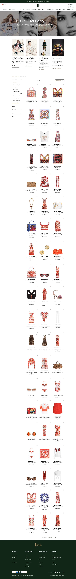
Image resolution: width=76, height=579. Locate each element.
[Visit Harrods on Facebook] (55, 572)
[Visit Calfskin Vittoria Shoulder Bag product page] (57, 355)
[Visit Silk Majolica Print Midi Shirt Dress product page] (44, 423)
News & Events (14, 562)
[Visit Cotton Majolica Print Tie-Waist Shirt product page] (31, 355)
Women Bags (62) (16, 91)
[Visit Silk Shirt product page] (44, 174)
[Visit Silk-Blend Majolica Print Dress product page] (57, 264)
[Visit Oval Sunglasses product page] (31, 378)
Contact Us (41, 562)
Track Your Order (28, 559)
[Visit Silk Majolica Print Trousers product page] (57, 174)
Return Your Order (28, 562)
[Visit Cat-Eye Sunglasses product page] (44, 264)
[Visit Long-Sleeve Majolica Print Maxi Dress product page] (57, 332)
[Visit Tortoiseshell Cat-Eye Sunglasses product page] (31, 468)
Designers (5, 9)
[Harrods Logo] (38, 544)
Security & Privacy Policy (29, 575)
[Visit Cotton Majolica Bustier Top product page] (31, 490)
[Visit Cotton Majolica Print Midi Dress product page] (44, 196)
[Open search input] (68, 7)
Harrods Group (54, 555)
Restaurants (14, 559)
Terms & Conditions (20, 575)
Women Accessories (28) (17, 93)
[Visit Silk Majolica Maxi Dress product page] (57, 513)
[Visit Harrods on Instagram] (57, 572)
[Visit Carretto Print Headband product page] (31, 129)
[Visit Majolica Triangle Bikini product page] (31, 446)
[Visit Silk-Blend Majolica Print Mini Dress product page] (31, 309)
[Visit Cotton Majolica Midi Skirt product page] (57, 218)
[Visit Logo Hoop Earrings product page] (44, 241)
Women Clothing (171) (17, 84)
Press (53, 562)
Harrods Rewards (42, 555)
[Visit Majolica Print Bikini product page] (44, 378)
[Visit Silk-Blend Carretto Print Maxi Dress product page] (31, 151)
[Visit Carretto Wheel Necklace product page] (31, 196)
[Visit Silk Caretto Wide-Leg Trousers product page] (57, 129)
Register (72, 4)
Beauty (28, 9)
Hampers (26, 564)
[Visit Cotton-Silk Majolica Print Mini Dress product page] (57, 423)
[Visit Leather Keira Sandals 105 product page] (57, 286)
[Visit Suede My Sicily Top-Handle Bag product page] (31, 174)
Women (19, 9)
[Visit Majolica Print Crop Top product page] (44, 218)
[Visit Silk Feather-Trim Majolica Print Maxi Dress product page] (44, 513)
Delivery (26, 555)
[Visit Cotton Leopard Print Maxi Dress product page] (44, 332)
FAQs (40, 559)
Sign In (69, 4)
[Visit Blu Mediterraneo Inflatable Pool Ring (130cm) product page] (44, 490)
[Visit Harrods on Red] (61, 572)
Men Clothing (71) (16, 89)
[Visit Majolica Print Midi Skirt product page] (44, 355)
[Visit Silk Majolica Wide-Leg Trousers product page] (57, 490)
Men (24, 9)
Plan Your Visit (14, 555)
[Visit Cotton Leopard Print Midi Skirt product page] (31, 332)
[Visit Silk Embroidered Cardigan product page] (57, 446)
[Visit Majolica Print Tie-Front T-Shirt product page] (44, 309)
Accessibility (14, 575)
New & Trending (12, 9)
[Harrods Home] (38, 5)
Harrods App (27, 566)
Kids (43, 9)
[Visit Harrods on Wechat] (63, 572)
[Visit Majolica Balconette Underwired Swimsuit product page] (31, 513)
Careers (53, 559)
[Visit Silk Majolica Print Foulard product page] (44, 446)
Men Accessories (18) (17, 95)
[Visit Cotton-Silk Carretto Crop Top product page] (44, 151)
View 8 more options (15, 103)
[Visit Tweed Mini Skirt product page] (57, 401)
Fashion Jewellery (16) (17, 100)
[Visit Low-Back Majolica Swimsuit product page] (57, 378)
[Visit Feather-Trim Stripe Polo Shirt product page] (44, 401)
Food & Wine (58, 9)
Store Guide (14, 557)
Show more (19, 27)
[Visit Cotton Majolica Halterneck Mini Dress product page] (31, 241)
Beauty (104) (15, 87)
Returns (26, 557)
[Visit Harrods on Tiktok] (59, 572)
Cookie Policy (41, 566)
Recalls (40, 564)
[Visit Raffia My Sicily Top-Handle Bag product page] (31, 401)
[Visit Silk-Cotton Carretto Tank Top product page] (44, 129)
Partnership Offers (42, 557)
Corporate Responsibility (56, 557)
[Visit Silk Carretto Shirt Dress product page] (44, 85)
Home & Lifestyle (50, 9)
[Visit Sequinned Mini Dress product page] (44, 468)
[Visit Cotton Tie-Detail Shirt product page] (57, 468)
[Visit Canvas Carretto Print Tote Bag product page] (31, 85)
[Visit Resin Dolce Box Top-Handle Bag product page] (31, 264)
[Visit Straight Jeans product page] (57, 309)
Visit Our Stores (70, 9)
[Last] (55, 538)
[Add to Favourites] (37, 85)
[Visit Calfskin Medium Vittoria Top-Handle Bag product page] (31, 218)
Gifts (64, 9)
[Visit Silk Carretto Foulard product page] (44, 107)
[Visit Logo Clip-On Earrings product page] (31, 423)
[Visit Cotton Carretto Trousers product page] (57, 107)
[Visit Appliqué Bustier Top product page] (31, 286)
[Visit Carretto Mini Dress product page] (31, 107)
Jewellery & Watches (36, 9)
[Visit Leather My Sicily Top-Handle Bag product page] (57, 196)
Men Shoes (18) (15, 98)
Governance (54, 564)
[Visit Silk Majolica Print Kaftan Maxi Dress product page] (44, 286)
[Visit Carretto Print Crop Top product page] (57, 85)
